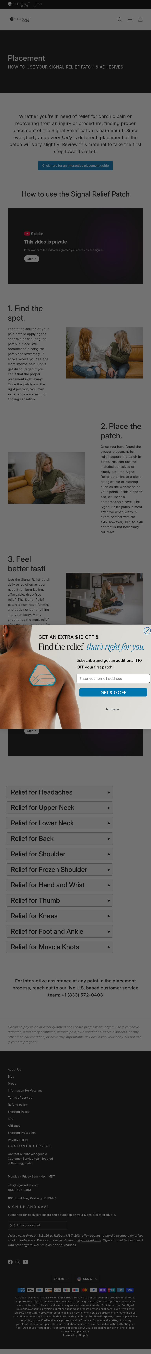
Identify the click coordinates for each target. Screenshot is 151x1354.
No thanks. (113, 709)
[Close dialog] (147, 630)
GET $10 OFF (113, 692)
